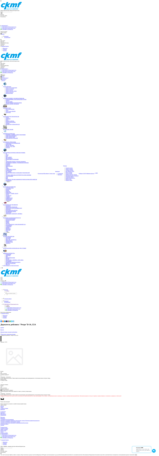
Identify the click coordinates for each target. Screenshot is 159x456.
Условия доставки (4, 408)
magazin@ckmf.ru (5, 46)
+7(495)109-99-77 (4, 25)
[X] (6, 321)
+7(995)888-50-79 (7, 29)
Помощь (2, 425)
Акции (1, 407)
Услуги (1, 431)
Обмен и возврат (4, 429)
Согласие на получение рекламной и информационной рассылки (14, 422)
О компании (3, 411)
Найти (2, 448)
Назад (8, 290)
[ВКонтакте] (1, 321)
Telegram (5, 49)
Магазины (2, 417)
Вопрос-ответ (3, 430)
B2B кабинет (3, 413)
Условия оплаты (3, 427)
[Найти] (1, 13)
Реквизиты (2, 418)
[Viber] (8, 321)
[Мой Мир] (4, 321)
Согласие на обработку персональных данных (10, 421)
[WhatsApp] (10, 321)
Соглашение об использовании (7, 419)
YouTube (5, 50)
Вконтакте (5, 48)
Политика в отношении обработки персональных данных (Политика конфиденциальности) (20, 420)
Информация (3, 415)
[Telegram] (13, 321)
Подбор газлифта (4, 432)
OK (136, 454)
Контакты (2, 412)
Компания (2, 409)
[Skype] (11, 321)
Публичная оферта (4, 423)
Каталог (2, 406)
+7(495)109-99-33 (8, 28)
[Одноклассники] (3, 321)
